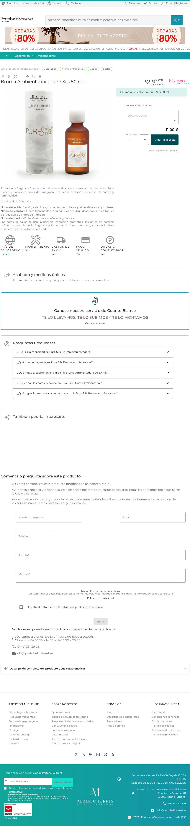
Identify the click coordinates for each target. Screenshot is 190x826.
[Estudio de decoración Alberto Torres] (95, 805)
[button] (93, 352)
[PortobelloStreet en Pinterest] (91, 755)
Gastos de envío (18, 739)
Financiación (16, 725)
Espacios (107, 48)
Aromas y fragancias (73, 68)
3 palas (106, 68)
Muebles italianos (151, 48)
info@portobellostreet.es (34, 653)
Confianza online (162, 721)
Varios (77, 48)
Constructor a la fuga (64, 725)
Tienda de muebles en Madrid (70, 716)
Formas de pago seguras (23, 721)
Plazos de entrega (19, 734)
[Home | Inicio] (6, 56)
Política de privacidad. (20, 800)
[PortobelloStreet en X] (106, 755)
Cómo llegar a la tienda (23, 712)
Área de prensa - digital (66, 743)
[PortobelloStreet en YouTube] (84, 755)
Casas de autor (60, 734)
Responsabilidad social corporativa (73, 721)
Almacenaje (38, 48)
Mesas (5, 48)
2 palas (93, 68)
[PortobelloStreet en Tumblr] (113, 755)
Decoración (91, 48)
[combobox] (137, 139)
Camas (52, 48)
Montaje (14, 730)
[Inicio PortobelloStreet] (17, 21)
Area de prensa (116, 725)
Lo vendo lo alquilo (63, 730)
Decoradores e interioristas (123, 716)
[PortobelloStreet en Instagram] (98, 755)
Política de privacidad (165, 734)
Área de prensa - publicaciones (70, 739)
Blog (109, 712)
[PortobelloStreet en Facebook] (76, 755)
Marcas (120, 48)
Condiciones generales (165, 716)
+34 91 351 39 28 (27, 646)
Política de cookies (163, 725)
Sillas (15, 48)
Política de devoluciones (166, 730)
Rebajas (132, 48)
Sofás (24, 48)
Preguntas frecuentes (22, 716)
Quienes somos (61, 712)
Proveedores (114, 721)
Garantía (14, 743)
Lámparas (64, 48)
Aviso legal (158, 712)
